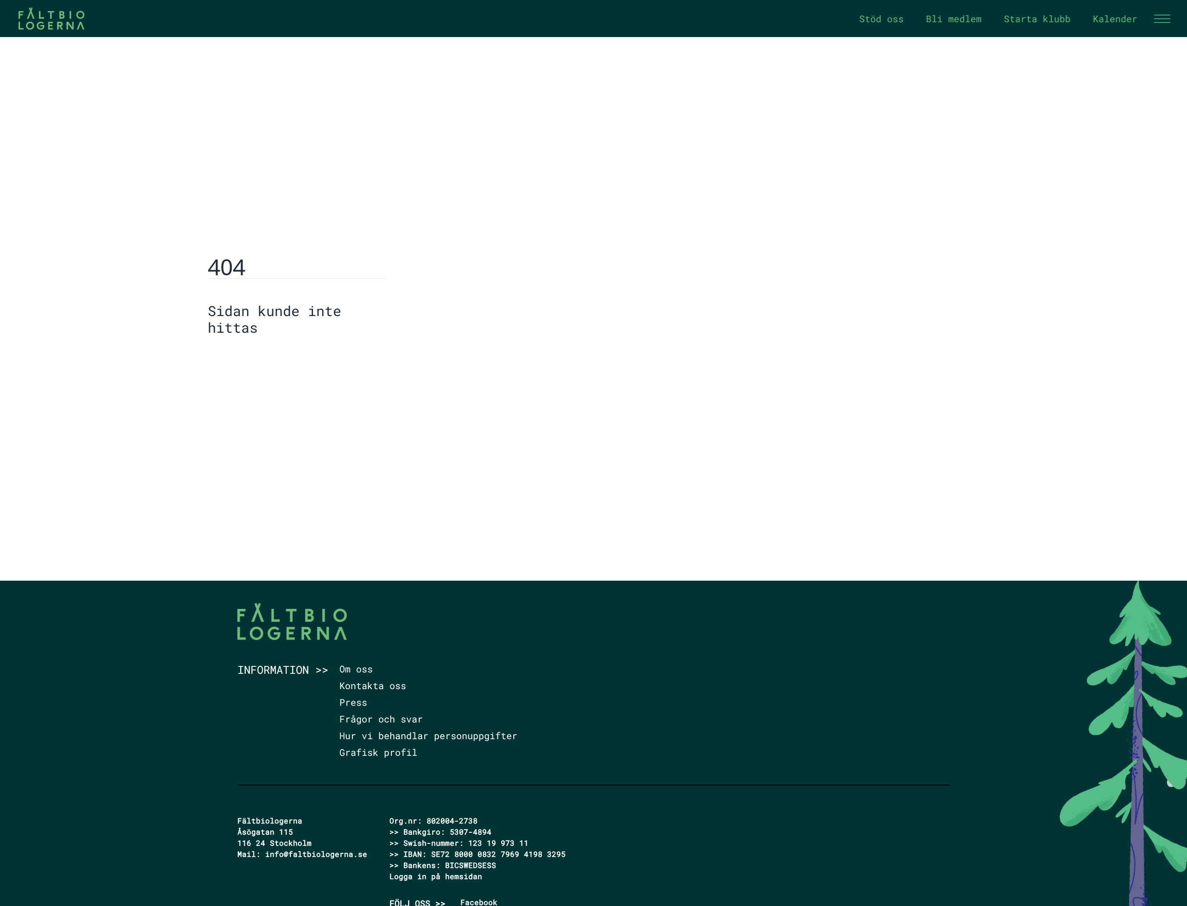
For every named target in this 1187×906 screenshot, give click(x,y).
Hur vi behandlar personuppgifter (428, 735)
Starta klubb (1037, 19)
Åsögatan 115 (265, 831)
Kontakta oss (372, 685)
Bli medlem (954, 19)
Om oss (356, 669)
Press (353, 702)
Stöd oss (881, 19)
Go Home (231, 356)
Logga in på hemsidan (435, 876)
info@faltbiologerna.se (316, 854)
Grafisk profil (378, 752)
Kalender (1115, 19)
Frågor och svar (381, 719)
